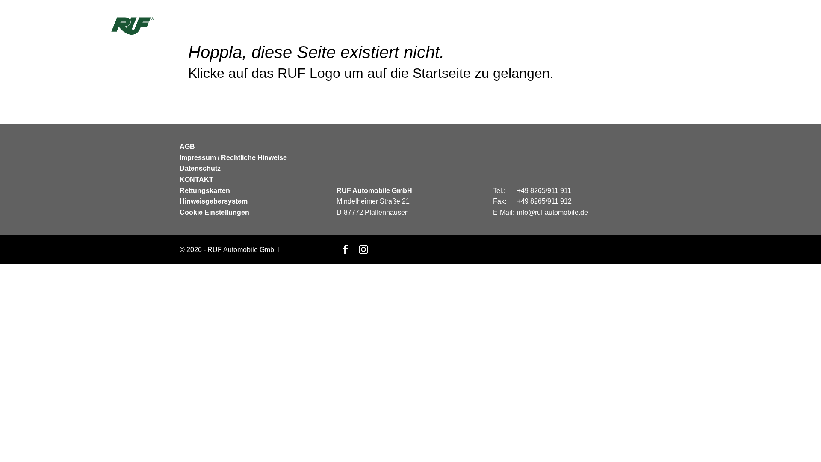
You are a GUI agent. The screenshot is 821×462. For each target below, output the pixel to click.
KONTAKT (525, 24)
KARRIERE (487, 24)
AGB (187, 146)
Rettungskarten (205, 190)
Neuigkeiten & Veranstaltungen (608, 24)
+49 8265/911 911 (544, 190)
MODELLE (424, 24)
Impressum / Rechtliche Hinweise (233, 157)
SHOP (454, 24)
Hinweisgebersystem (214, 201)
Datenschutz (200, 168)
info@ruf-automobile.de (552, 212)
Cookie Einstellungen (214, 212)
